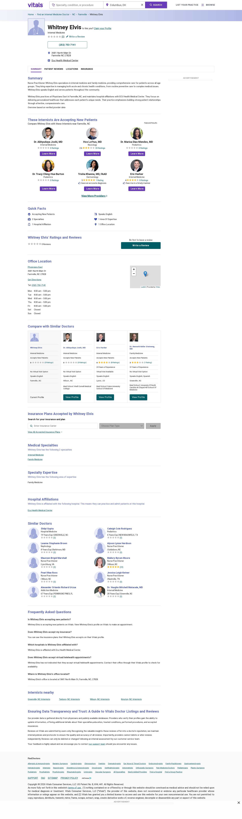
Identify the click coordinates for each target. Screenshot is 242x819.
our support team (97, 744)
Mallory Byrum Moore (118, 558)
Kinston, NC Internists (131, 699)
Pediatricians (182, 768)
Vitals (158, 287)
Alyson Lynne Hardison (119, 543)
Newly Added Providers (137, 772)
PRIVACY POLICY (69, 778)
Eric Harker (136, 174)
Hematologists (34, 768)
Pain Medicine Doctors (165, 768)
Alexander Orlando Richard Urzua (58, 587)
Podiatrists (32, 772)
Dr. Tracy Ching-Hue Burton (48, 174)
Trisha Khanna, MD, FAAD (92, 174)
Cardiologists (76, 764)
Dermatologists (114, 764)
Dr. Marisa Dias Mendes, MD (137, 142)
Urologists (88, 772)
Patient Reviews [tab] (53, 69)
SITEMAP (53, 778)
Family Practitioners (173, 764)
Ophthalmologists (112, 768)
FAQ (43, 778)
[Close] (239, 803)
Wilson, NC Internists (100, 699)
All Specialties (119, 772)
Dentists (101, 764)
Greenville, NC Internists (39, 699)
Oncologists (97, 768)
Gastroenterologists (192, 764)
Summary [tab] (36, 69)
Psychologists (58, 772)
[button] (145, 274)
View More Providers (93, 195)
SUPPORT (33, 778)
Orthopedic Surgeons (144, 768)
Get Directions (34, 279)
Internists (46, 768)
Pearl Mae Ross (49, 573)
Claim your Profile (102, 28)
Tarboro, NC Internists (69, 699)
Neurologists (58, 768)
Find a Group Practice (173, 772)
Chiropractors (90, 764)
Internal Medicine (36, 455)
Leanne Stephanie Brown (54, 543)
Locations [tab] (72, 69)
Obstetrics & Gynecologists (78, 768)
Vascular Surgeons (103, 772)
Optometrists (127, 768)
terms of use (75, 787)
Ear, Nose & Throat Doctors (135, 764)
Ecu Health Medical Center (65, 60)
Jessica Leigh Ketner (118, 573)
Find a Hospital (156, 772)
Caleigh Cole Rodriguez (119, 528)
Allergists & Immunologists (39, 764)
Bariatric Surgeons (60, 764)
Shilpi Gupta (47, 528)
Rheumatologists (74, 772)
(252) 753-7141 (39, 285)
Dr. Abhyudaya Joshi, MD (48, 142)
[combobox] (76, 5)
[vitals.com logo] (35, 5)
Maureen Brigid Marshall (54, 558)
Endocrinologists (156, 764)
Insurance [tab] (87, 69)
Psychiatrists (44, 772)
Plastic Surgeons (198, 768)
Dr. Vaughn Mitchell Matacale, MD (125, 587)
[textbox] (76, 5)
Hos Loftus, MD (92, 142)
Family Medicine (35, 459)
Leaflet (143, 287)
